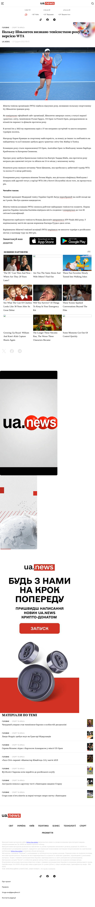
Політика (43, 825)
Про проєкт (6, 881)
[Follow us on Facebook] (47, 19)
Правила (5, 887)
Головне (5, 27)
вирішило (53, 229)
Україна (21, 825)
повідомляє (11, 115)
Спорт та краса (18, 27)
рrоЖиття (47, 832)
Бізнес (56, 825)
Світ (11, 825)
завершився (58, 219)
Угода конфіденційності (11, 892)
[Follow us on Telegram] (54, 19)
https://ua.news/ (32, 842)
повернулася (69, 210)
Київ (31, 825)
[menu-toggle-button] (2, 3)
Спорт (83, 825)
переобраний (65, 197)
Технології (70, 825)
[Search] (92, 3)
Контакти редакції (9, 898)
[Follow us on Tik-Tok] (40, 19)
